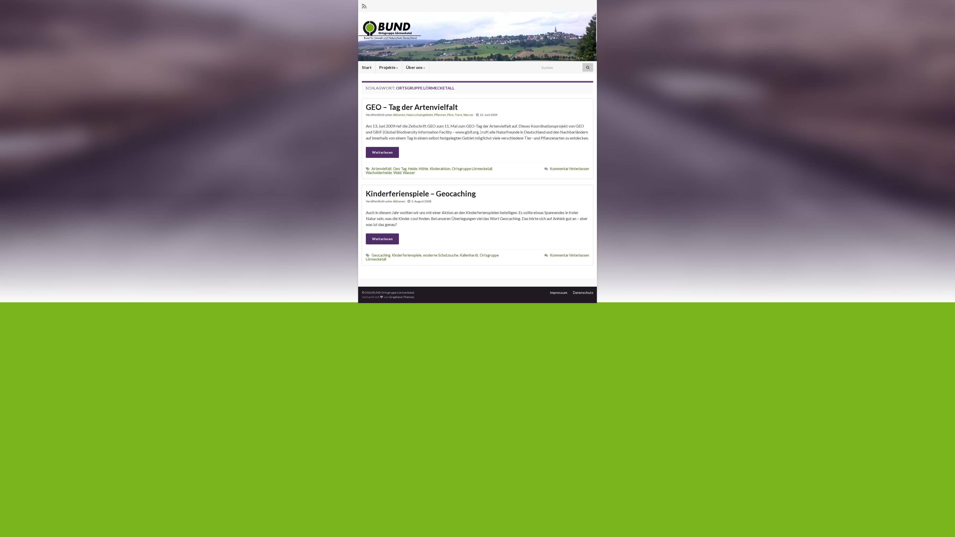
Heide (412, 169)
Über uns (414, 67)
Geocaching (381, 255)
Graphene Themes (401, 297)
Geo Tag (400, 169)
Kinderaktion (440, 169)
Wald (397, 173)
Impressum (558, 292)
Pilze (450, 115)
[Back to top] (944, 526)
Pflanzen (440, 115)
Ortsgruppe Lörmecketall (472, 169)
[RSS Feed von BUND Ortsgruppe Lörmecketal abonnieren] (364, 5)
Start (367, 67)
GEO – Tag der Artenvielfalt (412, 106)
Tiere (458, 115)
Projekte (387, 67)
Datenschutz (583, 292)
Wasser (468, 115)
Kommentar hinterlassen (569, 169)
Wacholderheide (379, 173)
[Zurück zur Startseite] (477, 36)
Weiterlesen (382, 152)
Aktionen (399, 115)
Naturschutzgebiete (419, 115)
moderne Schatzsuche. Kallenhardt (450, 255)
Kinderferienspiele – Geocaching (421, 193)
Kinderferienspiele (407, 255)
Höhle (423, 169)
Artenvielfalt (382, 169)
